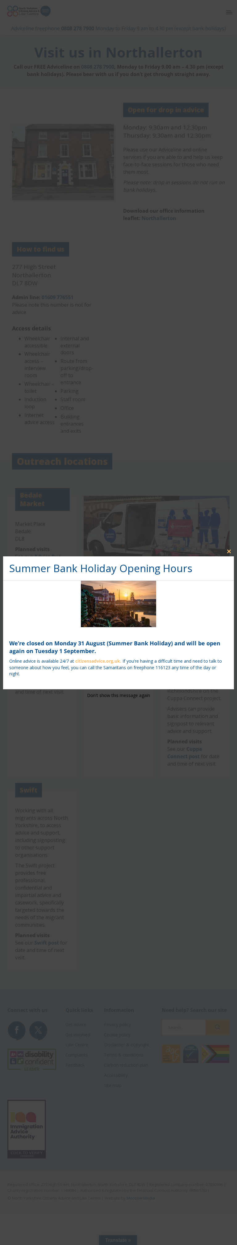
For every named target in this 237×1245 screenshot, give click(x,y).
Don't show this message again (118, 695)
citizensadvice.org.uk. (98, 661)
